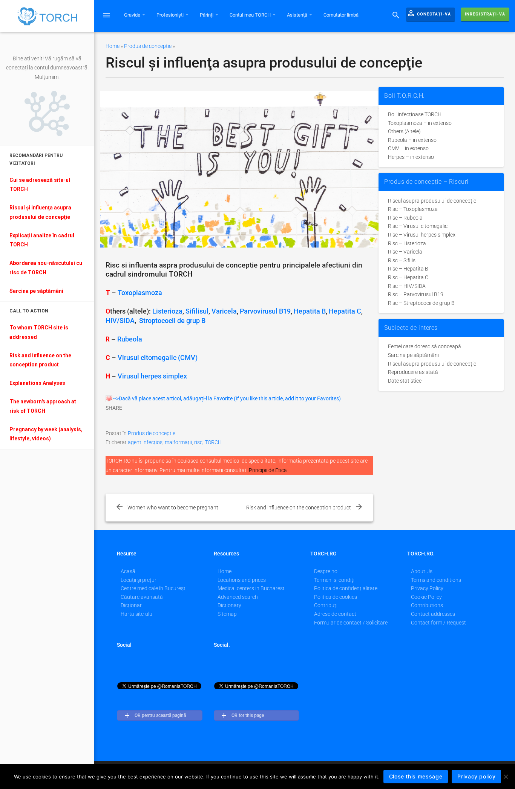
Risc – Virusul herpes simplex (421, 235)
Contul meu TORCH (251, 15)
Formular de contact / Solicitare (351, 623)
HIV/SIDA (120, 321)
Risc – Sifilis (401, 260)
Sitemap (227, 614)
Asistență (297, 15)
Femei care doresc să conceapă (424, 346)
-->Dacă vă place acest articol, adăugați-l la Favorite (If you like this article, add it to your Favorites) (227, 398)
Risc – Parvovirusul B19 (415, 294)
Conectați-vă (428, 13)
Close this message (416, 776)
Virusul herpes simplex (152, 376)
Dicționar (131, 605)
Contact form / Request (438, 623)
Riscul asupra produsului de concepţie (432, 201)
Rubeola (129, 339)
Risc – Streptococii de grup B (421, 303)
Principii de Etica (268, 470)
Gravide (132, 15)
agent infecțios (145, 442)
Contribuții (326, 605)
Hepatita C (345, 311)
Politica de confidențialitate (345, 588)
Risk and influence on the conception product (298, 507)
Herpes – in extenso (411, 157)
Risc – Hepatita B (408, 269)
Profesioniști (170, 15)
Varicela (224, 311)
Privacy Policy (427, 588)
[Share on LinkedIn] (144, 420)
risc (198, 442)
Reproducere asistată (413, 372)
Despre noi (326, 571)
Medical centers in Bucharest (251, 588)
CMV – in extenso (408, 148)
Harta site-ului (137, 614)
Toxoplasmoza (140, 293)
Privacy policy (476, 776)
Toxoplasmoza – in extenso (420, 123)
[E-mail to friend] (192, 420)
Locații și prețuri (139, 580)
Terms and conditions (436, 580)
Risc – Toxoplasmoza (413, 209)
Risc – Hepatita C (408, 277)
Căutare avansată (142, 597)
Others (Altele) (404, 131)
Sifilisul (196, 311)
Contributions (427, 605)
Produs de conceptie (148, 46)
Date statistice (405, 381)
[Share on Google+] (160, 420)
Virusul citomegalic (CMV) (158, 357)
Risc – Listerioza (407, 243)
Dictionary (229, 605)
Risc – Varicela (405, 252)
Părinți (207, 15)
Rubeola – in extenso (412, 140)
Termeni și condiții (335, 580)
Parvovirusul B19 (265, 311)
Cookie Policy (426, 597)
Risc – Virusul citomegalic (418, 226)
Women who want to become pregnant (172, 507)
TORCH (213, 442)
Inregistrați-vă (485, 14)
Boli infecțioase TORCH (414, 114)
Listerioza (167, 311)
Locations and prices (242, 580)
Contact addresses (433, 614)
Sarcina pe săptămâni (413, 355)
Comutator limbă (341, 15)
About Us (421, 571)
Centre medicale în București (154, 588)
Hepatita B (310, 311)
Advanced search (238, 597)
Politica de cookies (335, 597)
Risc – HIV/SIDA (407, 286)
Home (113, 46)
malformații (178, 442)
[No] (505, 776)
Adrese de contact (335, 614)
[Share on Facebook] (112, 420)
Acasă (128, 571)
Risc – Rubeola (405, 218)
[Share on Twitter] (128, 420)
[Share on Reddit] (176, 420)
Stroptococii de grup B (172, 321)
